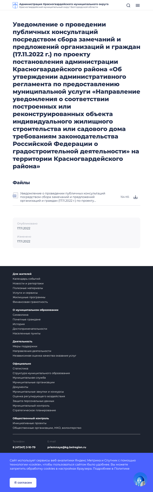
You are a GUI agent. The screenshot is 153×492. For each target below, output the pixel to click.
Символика (20, 314)
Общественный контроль (31, 418)
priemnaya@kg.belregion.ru (66, 447)
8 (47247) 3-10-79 (24, 447)
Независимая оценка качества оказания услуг (44, 355)
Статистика (20, 368)
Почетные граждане (27, 319)
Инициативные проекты (29, 423)
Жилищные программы (29, 297)
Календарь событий (26, 278)
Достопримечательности (30, 328)
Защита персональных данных (33, 401)
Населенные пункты (26, 333)
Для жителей (22, 274)
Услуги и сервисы (25, 292)
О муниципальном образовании (35, 310)
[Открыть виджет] (140, 479)
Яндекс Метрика (88, 460)
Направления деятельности (32, 351)
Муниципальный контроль (31, 405)
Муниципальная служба (29, 377)
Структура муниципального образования (41, 373)
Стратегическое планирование (34, 410)
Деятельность (22, 341)
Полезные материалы (28, 288)
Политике (121, 468)
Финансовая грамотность (30, 302)
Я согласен (23, 482)
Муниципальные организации (34, 382)
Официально (22, 363)
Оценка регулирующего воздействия (39, 396)
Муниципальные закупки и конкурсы (38, 391)
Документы (20, 387)
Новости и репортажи (28, 283)
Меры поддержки (25, 346)
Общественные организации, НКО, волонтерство (47, 427)
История (19, 324)
